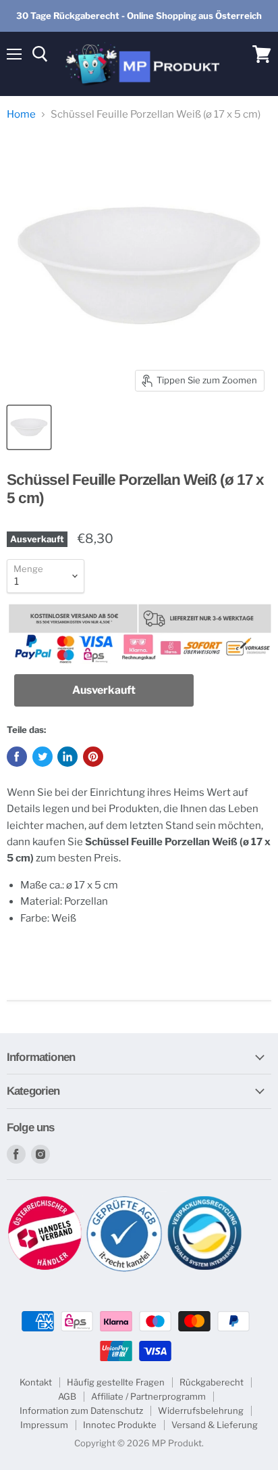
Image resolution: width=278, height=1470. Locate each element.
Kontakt (36, 1382)
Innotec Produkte (120, 1424)
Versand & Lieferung (214, 1424)
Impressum (44, 1424)
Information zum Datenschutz (81, 1410)
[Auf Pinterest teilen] (93, 756)
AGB (67, 1396)
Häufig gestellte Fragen (116, 1382)
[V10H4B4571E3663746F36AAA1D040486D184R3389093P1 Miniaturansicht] (29, 427)
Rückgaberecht (211, 1382)
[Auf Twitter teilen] (42, 756)
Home (21, 114)
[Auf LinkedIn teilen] (67, 756)
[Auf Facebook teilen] (17, 756)
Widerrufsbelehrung (201, 1410)
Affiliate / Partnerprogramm (148, 1396)
